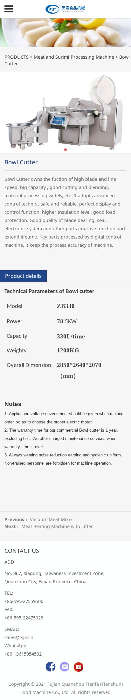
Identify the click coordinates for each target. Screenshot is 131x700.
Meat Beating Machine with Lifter (57, 526)
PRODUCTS (16, 57)
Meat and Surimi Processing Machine (74, 57)
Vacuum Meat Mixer (51, 519)
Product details (23, 275)
